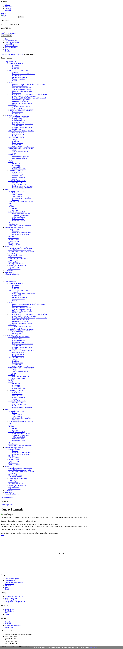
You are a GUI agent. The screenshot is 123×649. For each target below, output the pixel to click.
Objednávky (8, 622)
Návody (3, 13)
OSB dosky (8, 272)
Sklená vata (15, 68)
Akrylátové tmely (17, 174)
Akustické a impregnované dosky (22, 127)
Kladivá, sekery (13, 262)
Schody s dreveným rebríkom (21, 213)
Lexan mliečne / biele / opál (20, 234)
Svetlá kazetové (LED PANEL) (22, 188)
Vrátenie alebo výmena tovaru (14, 596)
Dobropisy (8, 623)
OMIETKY (12, 105)
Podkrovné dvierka (18, 219)
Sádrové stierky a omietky (20, 151)
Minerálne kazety (17, 182)
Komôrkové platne (14, 229)
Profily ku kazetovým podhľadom (22, 186)
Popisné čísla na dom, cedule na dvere (20, 226)
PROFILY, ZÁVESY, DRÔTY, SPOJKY (21, 131)
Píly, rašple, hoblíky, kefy (16, 264)
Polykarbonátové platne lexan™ (14, 582)
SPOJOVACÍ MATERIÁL (16, 137)
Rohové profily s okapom (20, 77)
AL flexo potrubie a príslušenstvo (22, 198)
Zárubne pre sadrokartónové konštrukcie (20, 201)
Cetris (10, 205)
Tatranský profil (9, 270)
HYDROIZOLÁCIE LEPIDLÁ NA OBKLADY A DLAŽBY (27, 94)
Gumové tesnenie (13, 241)
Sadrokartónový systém (12, 115)
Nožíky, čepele (12, 253)
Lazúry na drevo (17, 113)
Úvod (2, 54)
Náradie (7, 246)
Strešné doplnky (13, 224)
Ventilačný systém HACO (16, 191)
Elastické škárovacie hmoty (20, 101)
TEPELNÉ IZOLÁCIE (15, 63)
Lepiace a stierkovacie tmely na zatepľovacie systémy (28, 84)
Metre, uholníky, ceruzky (16, 255)
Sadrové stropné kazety (19, 184)
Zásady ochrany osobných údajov (15, 601)
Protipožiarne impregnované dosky (22, 124)
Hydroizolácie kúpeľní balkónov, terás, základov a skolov (29, 98)
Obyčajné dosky (17, 118)
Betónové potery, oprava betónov (22, 103)
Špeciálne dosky (17, 129)
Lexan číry (15, 231)
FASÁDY (11, 82)
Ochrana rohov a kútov (19, 169)
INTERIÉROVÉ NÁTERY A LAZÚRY (21, 110)
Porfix (10, 222)
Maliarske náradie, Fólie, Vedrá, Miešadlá (21, 251)
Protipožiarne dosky (18, 122)
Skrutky (14, 139)
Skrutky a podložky (14, 245)
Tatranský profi (9, 584)
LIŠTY (10, 162)
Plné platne (11, 236)
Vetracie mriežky (17, 194)
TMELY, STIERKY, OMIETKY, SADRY (21, 148)
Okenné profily (17, 75)
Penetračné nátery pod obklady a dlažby (24, 96)
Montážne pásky (13, 243)
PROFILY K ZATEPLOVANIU (18, 70)
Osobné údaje (9, 627)
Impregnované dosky (18, 120)
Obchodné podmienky (11, 600)
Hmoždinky (16, 141)
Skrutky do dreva (17, 143)
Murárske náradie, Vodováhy (17, 265)
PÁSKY (11, 160)
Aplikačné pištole (13, 267)
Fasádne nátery (16, 93)
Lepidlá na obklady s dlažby (20, 156)
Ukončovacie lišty (17, 165)
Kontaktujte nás (9, 611)
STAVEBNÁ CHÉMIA (15, 170)
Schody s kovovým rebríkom (21, 215)
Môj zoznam (8, 6)
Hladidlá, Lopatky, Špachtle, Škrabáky (20, 248)
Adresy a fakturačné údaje (12, 625)
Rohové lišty (16, 163)
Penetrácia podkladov (18, 177)
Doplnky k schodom (18, 220)
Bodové (14, 208)
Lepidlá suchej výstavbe (19, 158)
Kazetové (15, 210)
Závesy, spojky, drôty (18, 134)
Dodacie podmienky (11, 598)
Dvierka (14, 193)
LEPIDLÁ (11, 155)
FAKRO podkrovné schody (16, 212)
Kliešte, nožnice (13, 260)
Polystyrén (15, 65)
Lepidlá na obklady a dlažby (21, 100)
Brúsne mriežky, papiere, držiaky (18, 258)
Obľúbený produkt (7, 498)
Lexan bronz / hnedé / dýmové (21, 232)
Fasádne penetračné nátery (20, 86)
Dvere (10, 203)
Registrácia (8, 10)
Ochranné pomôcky (14, 269)
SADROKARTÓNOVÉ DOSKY (19, 117)
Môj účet (7, 5)
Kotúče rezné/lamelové (15, 257)
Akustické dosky (17, 125)
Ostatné (14, 81)
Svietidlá (11, 207)
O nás (6, 613)
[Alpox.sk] (4, 15)
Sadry (14, 153)
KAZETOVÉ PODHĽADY (17, 181)
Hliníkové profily (13, 238)
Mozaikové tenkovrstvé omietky (22, 91)
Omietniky (15, 72)
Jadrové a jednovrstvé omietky (21, 106)
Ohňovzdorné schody (18, 217)
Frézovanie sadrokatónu (12, 274)
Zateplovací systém (10, 62)
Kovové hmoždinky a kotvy (20, 146)
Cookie (7, 614)
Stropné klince (16, 144)
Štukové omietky (17, 108)
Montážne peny (17, 175)
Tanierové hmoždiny (18, 79)
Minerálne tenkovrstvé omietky (21, 87)
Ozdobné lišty (16, 167)
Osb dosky (8, 585)
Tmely (14, 150)
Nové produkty (9, 609)
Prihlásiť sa (8, 8)
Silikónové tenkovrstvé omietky (22, 89)
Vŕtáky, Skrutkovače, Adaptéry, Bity (19, 250)
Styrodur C (15, 67)
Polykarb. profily (13, 239)
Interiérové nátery (17, 112)
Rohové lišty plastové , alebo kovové (23, 74)
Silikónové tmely (17, 172)
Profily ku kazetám (18, 136)
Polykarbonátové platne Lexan (14, 227)
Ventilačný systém (17, 196)
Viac (2, 535)
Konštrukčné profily (18, 132)
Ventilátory (15, 200)
